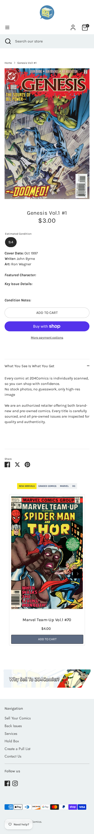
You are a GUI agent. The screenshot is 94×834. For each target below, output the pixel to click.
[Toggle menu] (7, 27)
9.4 (10, 242)
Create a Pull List (17, 748)
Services (11, 733)
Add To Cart (47, 639)
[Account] (73, 25)
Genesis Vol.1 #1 (27, 62)
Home (8, 62)
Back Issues (13, 725)
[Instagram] (15, 783)
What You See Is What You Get (29, 366)
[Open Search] (7, 41)
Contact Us (13, 756)
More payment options (47, 338)
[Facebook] (7, 783)
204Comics (34, 821)
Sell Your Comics (18, 718)
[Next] (77, 573)
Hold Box (12, 741)
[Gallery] (47, 133)
